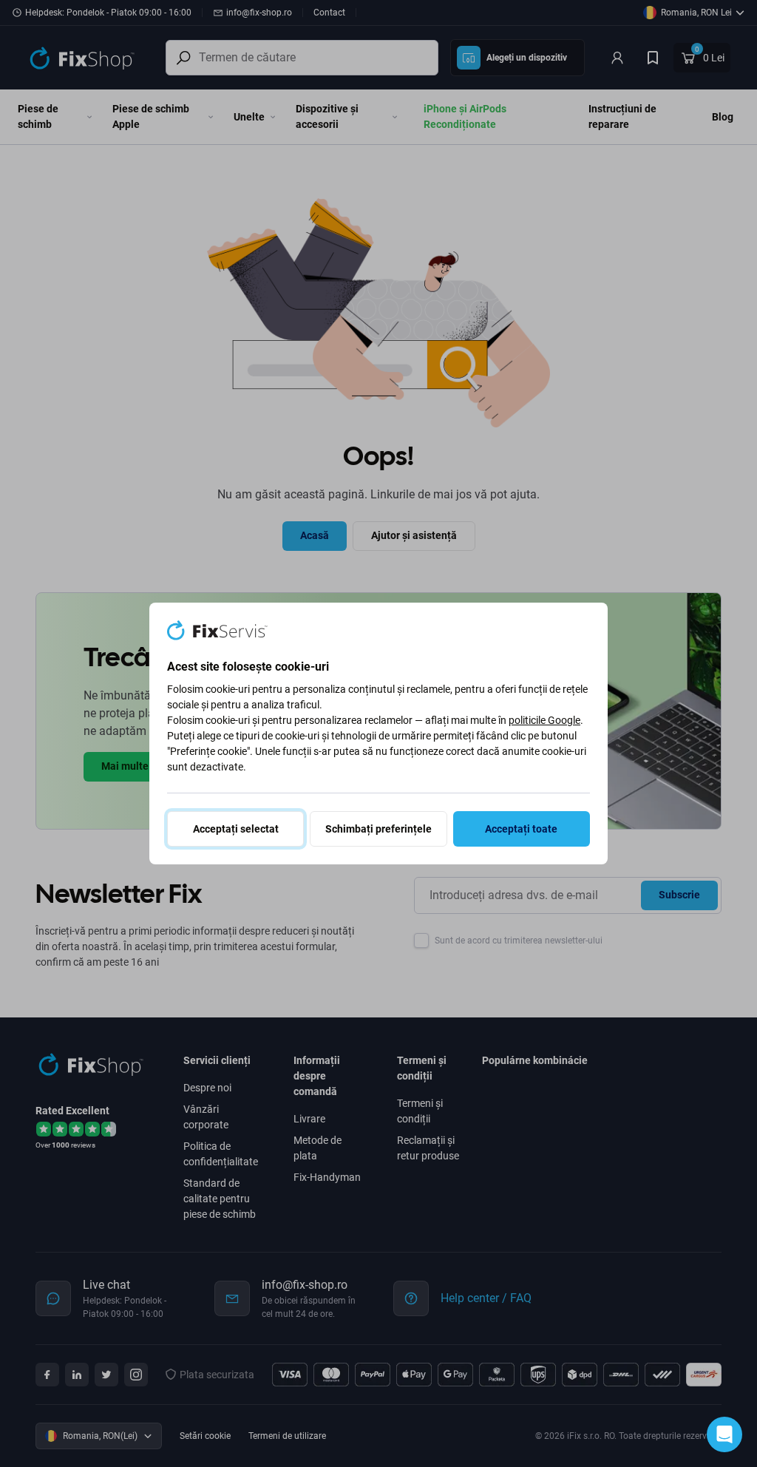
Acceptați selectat (236, 829)
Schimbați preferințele (378, 829)
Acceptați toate (521, 829)
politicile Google (544, 720)
